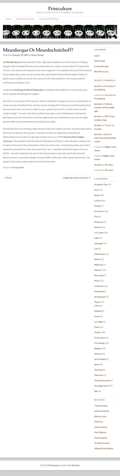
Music (97, 280)
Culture (97, 200)
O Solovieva (99, 286)
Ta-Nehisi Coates (101, 443)
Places (97, 302)
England (98, 311)
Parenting (98, 291)
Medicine (98, 264)
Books (97, 195)
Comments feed (101, 66)
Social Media (100, 359)
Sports (97, 364)
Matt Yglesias (100, 432)
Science (97, 353)
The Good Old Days (49, 18)
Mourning (98, 275)
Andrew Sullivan (101, 411)
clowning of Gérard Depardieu (28, 89)
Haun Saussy (37, 55)
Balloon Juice (100, 416)
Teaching (98, 370)
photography (100, 296)
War (96, 391)
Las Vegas (98, 321)
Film (96, 216)
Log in (97, 55)
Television (98, 375)
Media (97, 259)
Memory (98, 270)
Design (97, 206)
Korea (97, 316)
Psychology (99, 343)
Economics (99, 211)
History (97, 227)
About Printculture (25, 18)
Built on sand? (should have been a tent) (105, 138)
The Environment (102, 380)
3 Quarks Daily (101, 405)
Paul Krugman (100, 437)
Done (8, 177)
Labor (97, 238)
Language (98, 243)
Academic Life (100, 184)
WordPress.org (101, 71)
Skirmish (75, 465)
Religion (98, 348)
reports (12, 62)
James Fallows (100, 427)
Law (96, 248)
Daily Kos (98, 421)
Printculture (60, 9)
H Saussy (98, 222)
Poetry (97, 327)
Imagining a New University (75, 177)
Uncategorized (17, 167)
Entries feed (99, 61)
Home (8, 18)
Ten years (109, 164)
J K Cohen (98, 232)
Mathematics (100, 254)
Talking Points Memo (103, 448)
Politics (97, 332)
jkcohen (97, 86)
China (97, 305)
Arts (96, 190)
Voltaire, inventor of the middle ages (104, 107)
